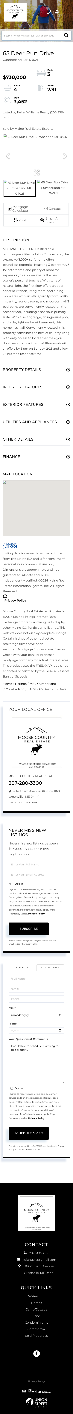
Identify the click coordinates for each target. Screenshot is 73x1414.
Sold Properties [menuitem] (36, 1336)
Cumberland (46, 684)
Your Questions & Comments (28, 1039)
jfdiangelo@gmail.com (39, 1260)
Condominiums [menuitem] (36, 1323)
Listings (21, 684)
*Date (12, 1008)
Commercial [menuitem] (36, 1329)
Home (7, 684)
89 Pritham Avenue (39, 1270)
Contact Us (15, 802)
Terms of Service (26, 1149)
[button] (66, 36)
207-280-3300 (49, 12)
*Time (13, 1023)
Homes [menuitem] (36, 1303)
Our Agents (30, 802)
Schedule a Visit (50, 967)
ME (32, 684)
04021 (32, 689)
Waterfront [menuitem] (36, 1296)
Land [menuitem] (36, 1316)
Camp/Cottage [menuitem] (37, 1309)
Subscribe (29, 929)
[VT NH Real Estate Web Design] (36, 1402)
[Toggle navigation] (66, 12)
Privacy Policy (15, 600)
